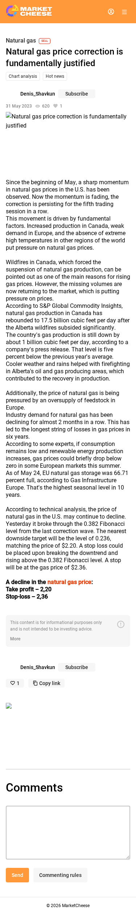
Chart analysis (23, 76)
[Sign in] (111, 11)
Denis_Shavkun (37, 94)
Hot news (55, 76)
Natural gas (21, 41)
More (15, 638)
